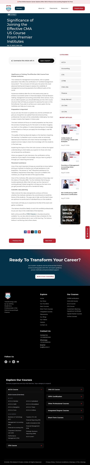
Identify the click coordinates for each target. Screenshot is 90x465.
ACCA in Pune (12, 410)
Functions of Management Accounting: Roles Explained (70, 167)
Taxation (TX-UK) (31, 417)
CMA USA (19, 45)
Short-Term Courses (55, 417)
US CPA (64, 112)
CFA (62, 75)
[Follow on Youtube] (39, 231)
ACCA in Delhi (12, 404)
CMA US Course (54, 389)
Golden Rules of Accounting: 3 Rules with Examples (69, 139)
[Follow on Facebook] (25, 231)
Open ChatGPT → (46, 61)
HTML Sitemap (81, 462)
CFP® (63, 81)
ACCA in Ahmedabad (32, 404)
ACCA (63, 62)
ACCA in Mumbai (13, 401)
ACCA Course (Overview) (16, 394)
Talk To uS (87, 231)
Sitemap (72, 462)
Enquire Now (79, 8)
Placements (53, 8)
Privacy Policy (50, 462)
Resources (64, 8)
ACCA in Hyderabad (32, 401)
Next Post (49, 241)
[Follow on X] (32, 231)
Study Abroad (66, 99)
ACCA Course (13, 389)
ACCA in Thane (30, 407)
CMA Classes (31, 214)
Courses (19, 8)
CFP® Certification (55, 396)
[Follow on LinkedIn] (35, 231)
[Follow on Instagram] (28, 231)
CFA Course (12, 445)
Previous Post (16, 241)
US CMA (64, 105)
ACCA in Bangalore (13, 407)
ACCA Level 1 (30, 436)
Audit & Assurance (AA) (33, 423)
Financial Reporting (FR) (33, 420)
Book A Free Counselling (45, 276)
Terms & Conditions (62, 462)
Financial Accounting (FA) (15, 427)
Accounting (65, 68)
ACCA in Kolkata (31, 410)
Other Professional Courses (58, 403)
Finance (64, 93)
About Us (41, 8)
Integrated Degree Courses (58, 410)
